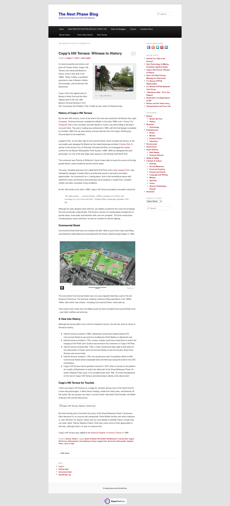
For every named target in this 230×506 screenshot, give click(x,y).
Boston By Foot (155, 118)
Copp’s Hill (63, 93)
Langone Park (124, 170)
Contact (133, 29)
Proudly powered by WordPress (115, 488)
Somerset (150, 191)
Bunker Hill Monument (109, 439)
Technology (154, 127)
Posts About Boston (85, 34)
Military (152, 177)
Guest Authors (152, 149)
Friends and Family (157, 172)
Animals (152, 163)
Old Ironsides (121, 441)
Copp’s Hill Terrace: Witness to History (90, 53)
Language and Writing (158, 174)
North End (112, 441)
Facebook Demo (146, 29)
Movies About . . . (66, 34)
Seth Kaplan (154, 152)
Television (153, 141)
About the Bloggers (118, 29)
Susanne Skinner (156, 155)
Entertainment (152, 130)
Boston (68, 439)
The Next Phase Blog (78, 14)
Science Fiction (155, 138)
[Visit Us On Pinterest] (162, 49)
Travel (151, 183)
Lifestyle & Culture (154, 161)
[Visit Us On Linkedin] (166, 49)
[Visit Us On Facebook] (148, 49)
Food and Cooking (157, 169)
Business (150, 124)
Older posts (64, 453)
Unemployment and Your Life (158, 106)
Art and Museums (156, 166)
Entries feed (63, 469)
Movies (152, 135)
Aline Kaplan (86, 58)
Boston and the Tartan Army (157, 103)
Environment (151, 144)
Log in (61, 466)
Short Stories (102, 34)
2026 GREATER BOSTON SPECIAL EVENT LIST (87, 29)
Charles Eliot (124, 144)
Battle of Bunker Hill (92, 439)
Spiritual (153, 180)
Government (151, 146)
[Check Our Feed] (153, 49)
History (75, 439)
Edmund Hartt (73, 441)
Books (152, 132)
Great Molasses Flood (87, 441)
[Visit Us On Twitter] (157, 49)
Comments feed (65, 472)
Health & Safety (152, 158)
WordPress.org (65, 474)
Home (61, 29)
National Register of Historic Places (106, 432)
